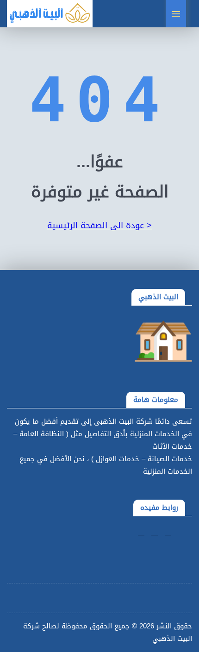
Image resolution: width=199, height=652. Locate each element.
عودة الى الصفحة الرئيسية (99, 225)
